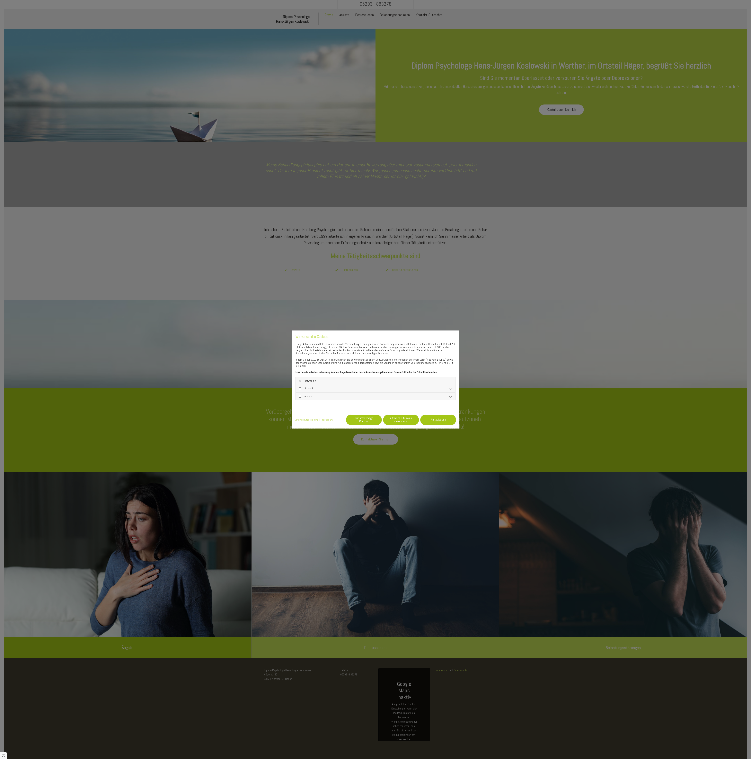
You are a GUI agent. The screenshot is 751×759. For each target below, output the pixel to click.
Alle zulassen (438, 420)
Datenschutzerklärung (306, 419)
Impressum (327, 419)
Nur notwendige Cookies (364, 419)
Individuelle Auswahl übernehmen (401, 419)
